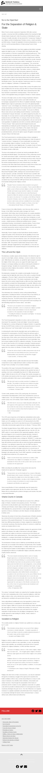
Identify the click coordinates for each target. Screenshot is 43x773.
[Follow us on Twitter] (36, 711)
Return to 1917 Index (7, 745)
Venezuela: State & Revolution (11, 722)
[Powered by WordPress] (15, 761)
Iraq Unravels (6, 724)
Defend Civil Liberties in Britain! (11, 740)
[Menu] (40, 9)
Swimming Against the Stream (10, 738)
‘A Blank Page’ (6, 742)
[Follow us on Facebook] (33, 711)
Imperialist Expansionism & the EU (12, 726)
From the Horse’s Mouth (9, 728)
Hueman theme (30, 761)
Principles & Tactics (8, 730)
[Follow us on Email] (40, 711)
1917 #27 (4, 14)
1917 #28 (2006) (6, 718)
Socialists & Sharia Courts (10, 732)
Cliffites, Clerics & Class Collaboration (13, 734)
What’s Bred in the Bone (9, 736)
